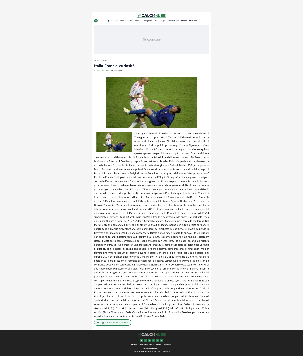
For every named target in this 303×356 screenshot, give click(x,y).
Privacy (158, 344)
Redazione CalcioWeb (102, 71)
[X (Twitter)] (149, 340)
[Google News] (157, 340)
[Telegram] (153, 340)
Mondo (184, 21)
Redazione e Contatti (147, 344)
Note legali (167, 344)
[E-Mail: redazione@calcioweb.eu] (161, 340)
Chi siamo (134, 344)
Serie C (138, 21)
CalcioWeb (98, 61)
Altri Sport (193, 21)
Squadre (114, 21)
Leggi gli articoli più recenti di (114, 322)
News (105, 61)
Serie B (130, 21)
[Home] (108, 21)
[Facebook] (141, 340)
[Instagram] (145, 340)
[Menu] (96, 20)
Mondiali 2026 (173, 21)
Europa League (160, 21)
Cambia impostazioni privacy (151, 348)
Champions (147, 21)
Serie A (123, 21)
